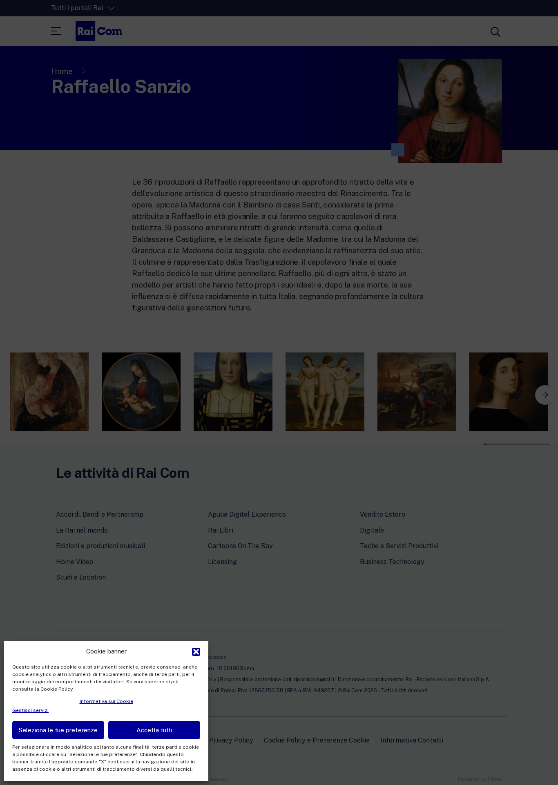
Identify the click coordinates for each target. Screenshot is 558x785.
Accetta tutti (154, 730)
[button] (196, 651)
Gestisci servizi (30, 710)
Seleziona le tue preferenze (58, 730)
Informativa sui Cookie (106, 701)
